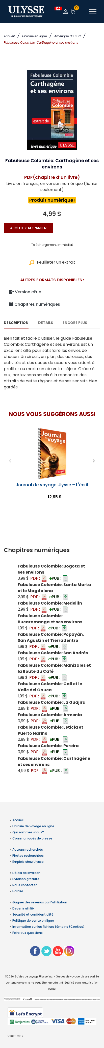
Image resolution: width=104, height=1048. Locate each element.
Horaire (17, 891)
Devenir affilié (23, 908)
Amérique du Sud (67, 36)
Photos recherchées (28, 855)
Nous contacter (24, 885)
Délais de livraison (26, 873)
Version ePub (27, 292)
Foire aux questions (27, 933)
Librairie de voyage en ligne (33, 826)
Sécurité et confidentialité (33, 914)
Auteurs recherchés (27, 849)
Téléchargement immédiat (52, 245)
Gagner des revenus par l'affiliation (39, 902)
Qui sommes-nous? (28, 832)
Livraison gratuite (25, 879)
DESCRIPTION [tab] (16, 322)
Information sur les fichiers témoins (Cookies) (48, 926)
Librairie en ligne (34, 36)
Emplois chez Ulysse (28, 862)
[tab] (52, 550)
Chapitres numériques (36, 304)
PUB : (55, 578)
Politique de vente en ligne (33, 920)
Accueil (9, 36)
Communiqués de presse (32, 838)
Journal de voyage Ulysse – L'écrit (52, 485)
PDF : (35, 578)
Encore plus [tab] (75, 322)
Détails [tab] (45, 322)
